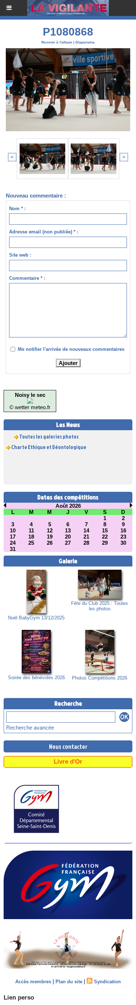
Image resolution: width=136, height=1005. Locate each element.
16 (123, 530)
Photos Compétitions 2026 (99, 678)
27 (68, 543)
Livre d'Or (68, 761)
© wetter (19, 407)
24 (13, 543)
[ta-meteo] (30, 401)
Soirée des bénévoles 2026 (36, 677)
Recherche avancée (30, 727)
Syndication (107, 981)
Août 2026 (68, 506)
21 (86, 536)
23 (123, 536)
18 (31, 536)
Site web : (20, 255)
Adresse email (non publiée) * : (43, 231)
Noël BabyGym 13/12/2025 (36, 617)
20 (68, 536)
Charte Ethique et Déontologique (48, 445)
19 (50, 536)
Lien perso (19, 997)
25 (31, 543)
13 (68, 530)
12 (50, 530)
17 (13, 536)
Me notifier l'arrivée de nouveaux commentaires (71, 349)
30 (123, 543)
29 (105, 543)
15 (105, 530)
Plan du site (68, 981)
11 (31, 530)
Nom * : (17, 208)
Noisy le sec (30, 395)
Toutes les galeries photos (49, 434)
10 (13, 530)
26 (50, 543)
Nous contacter (68, 746)
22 (105, 536)
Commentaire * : (27, 278)
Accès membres (33, 981)
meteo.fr (40, 407)
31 (13, 549)
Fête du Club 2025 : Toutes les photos (99, 606)
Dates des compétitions (68, 497)
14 (86, 530)
